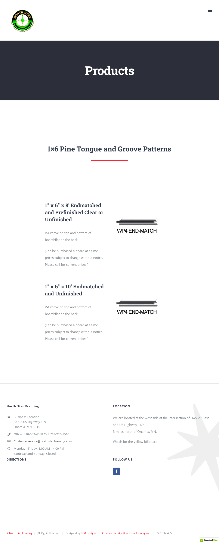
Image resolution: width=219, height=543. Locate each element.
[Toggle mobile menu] (210, 10)
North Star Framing (20, 533)
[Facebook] (116, 471)
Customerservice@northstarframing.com (43, 441)
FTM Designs (88, 533)
